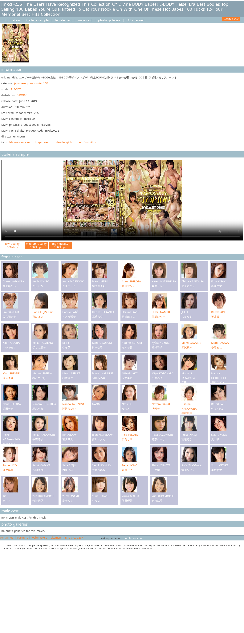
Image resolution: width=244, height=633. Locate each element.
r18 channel (135, 20)
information (11, 20)
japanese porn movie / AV (30, 83)
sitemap (56, 537)
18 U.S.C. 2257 (74, 537)
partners (22, 537)
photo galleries (109, 20)
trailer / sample (37, 20)
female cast (63, 20)
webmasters (39, 537)
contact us (6, 537)
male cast (85, 20)
